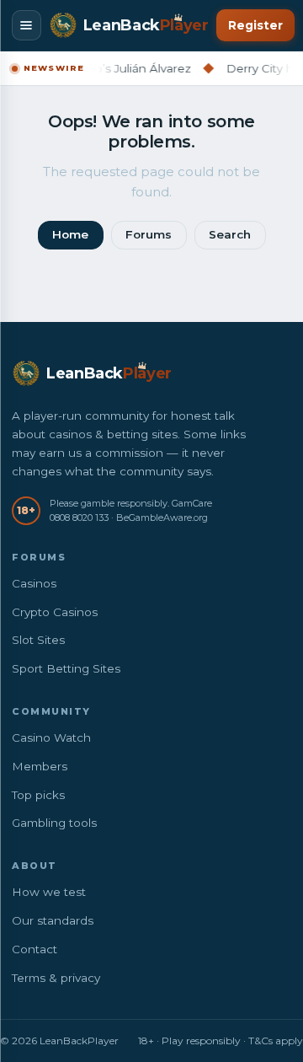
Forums (148, 234)
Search (230, 234)
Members (39, 766)
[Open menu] (26, 25)
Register (255, 25)
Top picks (38, 795)
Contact (34, 949)
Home (70, 234)
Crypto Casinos (55, 612)
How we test (49, 891)
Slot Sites (38, 639)
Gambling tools (54, 822)
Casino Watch (51, 737)
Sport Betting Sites (66, 668)
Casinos (34, 583)
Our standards (52, 920)
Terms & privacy (56, 977)
